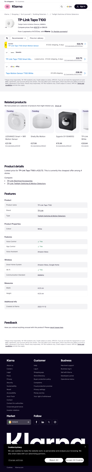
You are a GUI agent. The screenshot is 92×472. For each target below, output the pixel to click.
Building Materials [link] (39, 14)
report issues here (56, 327)
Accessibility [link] (11, 393)
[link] (36, 422)
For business (19, 1)
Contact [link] (9, 400)
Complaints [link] (38, 383)
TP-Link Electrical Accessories (20, 181)
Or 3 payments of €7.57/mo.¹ (74, 46)
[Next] (84, 128)
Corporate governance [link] (15, 407)
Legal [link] (9, 372)
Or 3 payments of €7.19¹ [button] (12, 146)
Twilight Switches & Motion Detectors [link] (65, 14)
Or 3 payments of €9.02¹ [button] (38, 146)
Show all (58, 106)
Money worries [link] (39, 393)
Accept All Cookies (74, 460)
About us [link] (10, 365)
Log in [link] (36, 369)
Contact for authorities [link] (15, 403)
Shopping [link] (15, 14)
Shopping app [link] (39, 372)
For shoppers (9, 1)
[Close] (85, 446)
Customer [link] (40, 360)
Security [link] (10, 383)
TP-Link (40, 211)
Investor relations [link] (13, 410)
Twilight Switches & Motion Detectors (51, 216)
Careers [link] (9, 369)
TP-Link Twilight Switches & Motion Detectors (26, 183)
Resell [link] (9, 389)
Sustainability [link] (11, 386)
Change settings (15, 460)
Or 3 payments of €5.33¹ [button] (63, 146)
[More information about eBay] (6, 66)
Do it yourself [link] (26, 14)
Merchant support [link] (67, 365)
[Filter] (6, 38)
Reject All (54, 460)
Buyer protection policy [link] (42, 379)
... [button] (48, 14)
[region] (46, 455)
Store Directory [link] (39, 376)
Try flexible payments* (59, 31)
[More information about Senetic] (6, 52)
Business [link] (66, 360)
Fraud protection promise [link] (43, 386)
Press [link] (9, 376)
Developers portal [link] (67, 376)
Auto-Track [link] (11, 396)
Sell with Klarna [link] (66, 372)
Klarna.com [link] (19, 467)
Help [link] (35, 365)
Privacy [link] (9, 379)
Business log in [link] (66, 369)
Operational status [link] (67, 379)
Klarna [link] (6, 14)
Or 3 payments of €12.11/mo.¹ (73, 74)
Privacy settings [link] (39, 389)
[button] (69, 6)
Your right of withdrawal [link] (42, 396)
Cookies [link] (10, 467)
